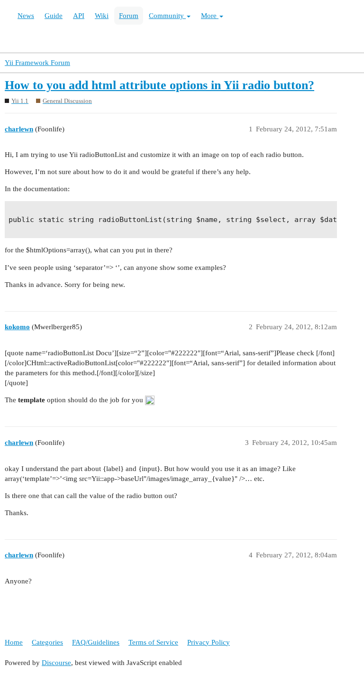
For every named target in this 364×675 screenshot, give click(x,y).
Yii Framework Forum (37, 62)
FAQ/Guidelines (95, 642)
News (26, 15)
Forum (128, 15)
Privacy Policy (208, 642)
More (209, 15)
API (78, 15)
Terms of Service (153, 642)
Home (14, 642)
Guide (54, 15)
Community (167, 15)
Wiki (102, 15)
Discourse (56, 662)
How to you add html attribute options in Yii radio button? (159, 85)
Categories (47, 642)
